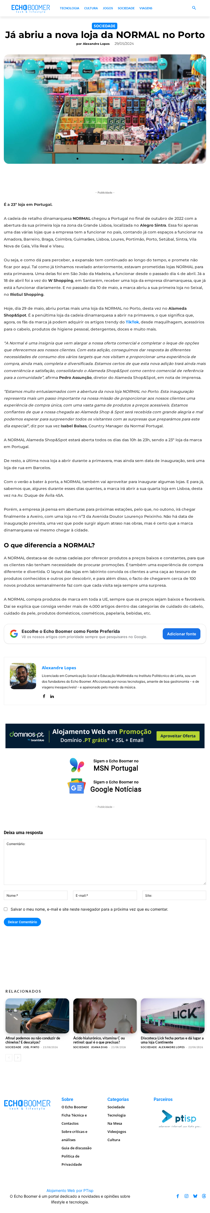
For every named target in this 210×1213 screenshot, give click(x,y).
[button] (194, 8)
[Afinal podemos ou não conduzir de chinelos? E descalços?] (37, 1015)
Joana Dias (99, 1047)
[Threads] (204, 1196)
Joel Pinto (31, 1047)
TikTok (132, 322)
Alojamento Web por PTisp (70, 1190)
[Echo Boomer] (30, 8)
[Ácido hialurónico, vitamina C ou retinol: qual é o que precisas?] (105, 1015)
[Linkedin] (52, 695)
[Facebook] (44, 695)
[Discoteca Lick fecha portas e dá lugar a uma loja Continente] (173, 1015)
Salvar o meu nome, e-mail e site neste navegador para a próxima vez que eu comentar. (89, 909)
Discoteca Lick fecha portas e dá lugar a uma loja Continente (172, 1040)
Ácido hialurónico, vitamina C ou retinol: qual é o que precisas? (99, 1040)
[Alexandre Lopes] (23, 681)
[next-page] (17, 1057)
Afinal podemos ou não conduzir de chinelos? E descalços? (32, 1040)
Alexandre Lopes (96, 44)
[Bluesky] (195, 1196)
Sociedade (104, 25)
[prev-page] (8, 1057)
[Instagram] (186, 1196)
